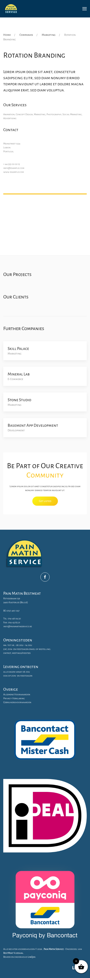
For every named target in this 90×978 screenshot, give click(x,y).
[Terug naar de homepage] (11, 8)
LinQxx (31, 957)
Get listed (45, 501)
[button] (84, 8)
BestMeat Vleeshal (13, 953)
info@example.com (13, 168)
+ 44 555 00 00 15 (11, 164)
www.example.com (13, 172)
